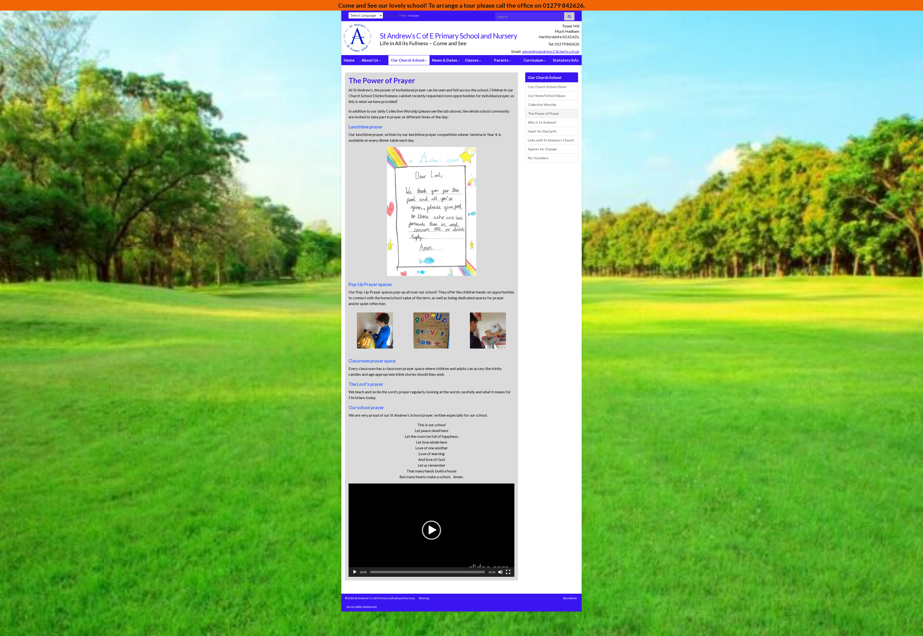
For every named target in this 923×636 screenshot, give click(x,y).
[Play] (354, 572)
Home (349, 60)
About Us (370, 60)
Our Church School (408, 60)
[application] (431, 530)
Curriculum (534, 60)
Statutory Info (566, 60)
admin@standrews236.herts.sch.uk (550, 51)
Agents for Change (542, 149)
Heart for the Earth (542, 131)
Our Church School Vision (547, 87)
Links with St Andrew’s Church (551, 140)
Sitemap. (424, 598)
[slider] (427, 572)
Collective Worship (542, 104)
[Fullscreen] (508, 572)
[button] (431, 530)
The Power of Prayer (543, 113)
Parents (501, 60)
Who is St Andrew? (542, 122)
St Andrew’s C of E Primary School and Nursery (448, 35)
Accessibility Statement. (362, 607)
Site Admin (570, 598)
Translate (413, 15)
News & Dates (445, 60)
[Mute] (500, 572)
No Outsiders (538, 158)
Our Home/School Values (547, 96)
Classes (472, 60)
